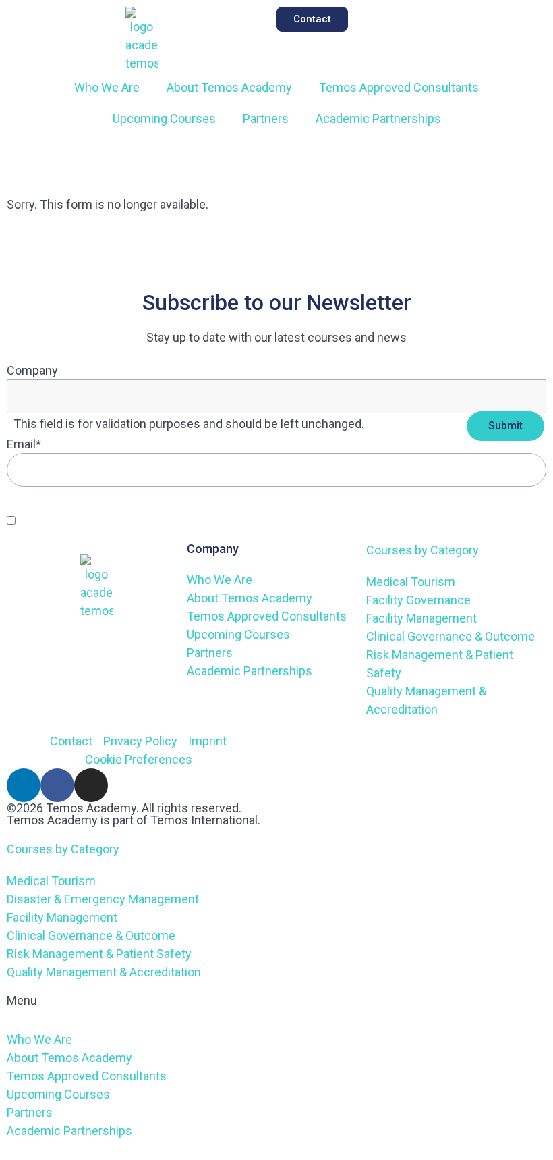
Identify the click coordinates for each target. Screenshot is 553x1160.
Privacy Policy (313, 520)
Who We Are (107, 87)
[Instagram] (91, 785)
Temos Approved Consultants (399, 87)
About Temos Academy (229, 87)
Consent (39, 504)
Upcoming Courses (164, 118)
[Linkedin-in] (23, 785)
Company (32, 370)
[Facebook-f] (57, 785)
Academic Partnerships (378, 118)
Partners (266, 118)
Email (24, 444)
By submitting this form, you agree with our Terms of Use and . (185, 520)
